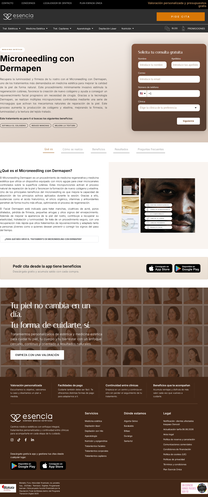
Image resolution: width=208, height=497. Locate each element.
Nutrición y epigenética (96, 441)
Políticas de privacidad (174, 459)
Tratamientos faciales (95, 446)
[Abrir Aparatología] (92, 28)
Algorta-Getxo (131, 421)
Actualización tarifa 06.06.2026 (178, 429)
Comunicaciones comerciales (177, 444)
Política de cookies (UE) (174, 454)
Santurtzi (128, 441)
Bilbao (127, 431)
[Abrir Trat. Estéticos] (20, 28)
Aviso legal (168, 434)
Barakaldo (129, 426)
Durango (128, 436)
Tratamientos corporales (96, 451)
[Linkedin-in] (32, 439)
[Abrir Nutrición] (133, 28)
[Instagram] (12, 439)
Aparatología (91, 436)
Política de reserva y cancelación (179, 439)
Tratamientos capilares (96, 456)
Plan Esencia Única (172, 469)
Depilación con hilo (94, 431)
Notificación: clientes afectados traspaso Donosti (178, 423)
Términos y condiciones (175, 464)
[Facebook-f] (25, 439)
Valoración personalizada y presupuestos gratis (177, 4)
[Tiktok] (18, 439)
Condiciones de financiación (177, 449)
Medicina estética (93, 421)
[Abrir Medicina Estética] (47, 28)
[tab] (48, 149)
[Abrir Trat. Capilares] (70, 28)
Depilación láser (92, 426)
